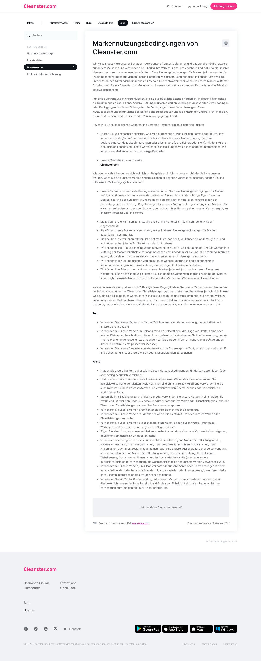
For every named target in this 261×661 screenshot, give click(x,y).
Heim (77, 22)
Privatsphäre (34, 60)
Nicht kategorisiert (143, 22)
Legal (122, 22)
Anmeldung (200, 6)
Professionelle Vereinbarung (44, 74)
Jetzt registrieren (223, 6)
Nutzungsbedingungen (41, 53)
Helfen (30, 22)
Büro (89, 22)
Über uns (29, 610)
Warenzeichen (35, 67)
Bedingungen (230, 643)
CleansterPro (105, 22)
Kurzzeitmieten (59, 22)
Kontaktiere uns (140, 523)
